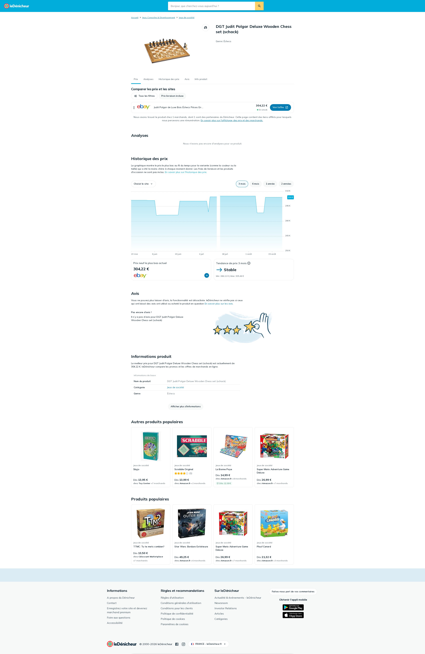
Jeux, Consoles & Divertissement (158, 17)
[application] (212, 223)
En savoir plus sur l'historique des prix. (186, 172)
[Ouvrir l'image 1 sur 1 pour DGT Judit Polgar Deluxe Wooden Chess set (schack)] (166, 49)
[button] (144, 96)
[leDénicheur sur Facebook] (177, 644)
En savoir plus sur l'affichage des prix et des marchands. (232, 120)
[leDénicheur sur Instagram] (183, 644)
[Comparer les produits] (205, 27)
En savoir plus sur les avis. (219, 303)
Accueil (134, 17)
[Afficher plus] (134, 107)
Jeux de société (187, 17)
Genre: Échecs (223, 41)
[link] (150, 457)
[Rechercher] (259, 6)
